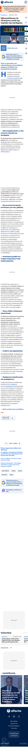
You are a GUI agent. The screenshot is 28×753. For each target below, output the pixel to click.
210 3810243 (14, 735)
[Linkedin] (26, 38)
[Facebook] (26, 29)
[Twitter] (26, 33)
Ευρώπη (20, 470)
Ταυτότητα (14, 728)
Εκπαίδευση (4, 15)
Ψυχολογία (4, 474)
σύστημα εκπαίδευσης (13, 78)
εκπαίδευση (9, 673)
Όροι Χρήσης (14, 721)
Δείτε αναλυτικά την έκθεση (13, 409)
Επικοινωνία (14, 723)
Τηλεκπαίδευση (5, 470)
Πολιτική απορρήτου (14, 726)
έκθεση (11, 474)
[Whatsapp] (26, 48)
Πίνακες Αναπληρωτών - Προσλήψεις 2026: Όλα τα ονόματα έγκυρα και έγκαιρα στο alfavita (11, 464)
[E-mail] (26, 53)
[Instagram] (14, 716)
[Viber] (26, 43)
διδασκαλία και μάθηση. (8, 231)
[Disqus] (14, 517)
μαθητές (14, 470)
